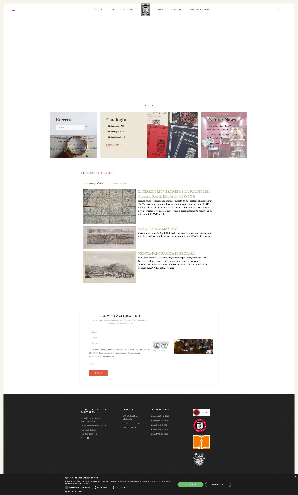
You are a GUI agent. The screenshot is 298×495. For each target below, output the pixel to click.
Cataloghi (116, 119)
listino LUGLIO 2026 (159, 420)
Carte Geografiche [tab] (93, 183)
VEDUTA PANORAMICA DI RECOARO (166, 253)
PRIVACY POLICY (131, 423)
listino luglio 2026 (116, 131)
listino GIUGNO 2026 (160, 425)
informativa (131, 353)
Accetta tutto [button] (190, 484)
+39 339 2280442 (89, 434)
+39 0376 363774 (88, 430)
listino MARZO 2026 (159, 434)
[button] (145, 105)
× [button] (295, 477)
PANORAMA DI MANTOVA (158, 229)
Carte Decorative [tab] (117, 183)
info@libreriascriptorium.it (93, 425)
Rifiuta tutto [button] (217, 484)
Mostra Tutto (214, 155)
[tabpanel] (149, 237)
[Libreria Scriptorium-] (145, 9)
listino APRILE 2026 (159, 429)
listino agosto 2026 (117, 126)
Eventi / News (221, 119)
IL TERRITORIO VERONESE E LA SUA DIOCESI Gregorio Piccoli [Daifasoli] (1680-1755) (174, 194)
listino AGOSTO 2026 (160, 416)
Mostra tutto (113, 145)
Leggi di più (87, 484)
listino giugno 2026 (116, 137)
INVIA (100, 86)
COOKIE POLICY (131, 427)
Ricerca (63, 119)
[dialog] (149, 484)
